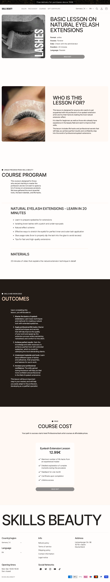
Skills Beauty (10, 577)
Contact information (46, 554)
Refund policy (43, 543)
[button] (97, 8)
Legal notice (43, 557)
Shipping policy (44, 550)
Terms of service (44, 546)
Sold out (67, 57)
